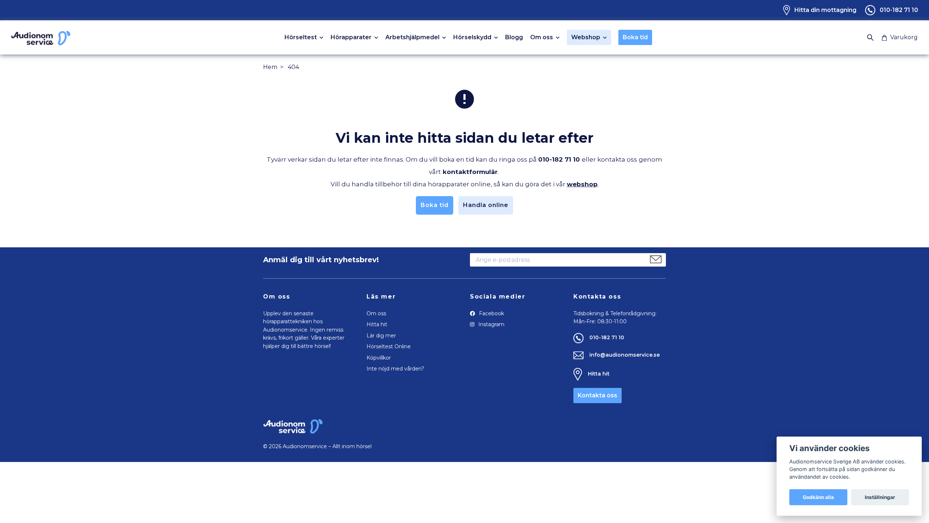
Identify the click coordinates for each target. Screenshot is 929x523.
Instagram (490, 324)
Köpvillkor (379, 357)
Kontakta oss (597, 395)
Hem (270, 67)
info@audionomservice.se (624, 355)
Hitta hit (377, 324)
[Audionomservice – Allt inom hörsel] (40, 37)
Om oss (541, 38)
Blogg (514, 37)
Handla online (485, 205)
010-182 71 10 (899, 10)
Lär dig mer (381, 335)
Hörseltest (301, 38)
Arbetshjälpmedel (412, 38)
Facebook (491, 313)
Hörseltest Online (389, 346)
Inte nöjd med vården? (395, 368)
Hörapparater (351, 38)
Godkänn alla (818, 497)
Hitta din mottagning (825, 10)
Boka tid (635, 37)
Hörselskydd (472, 38)
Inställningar (880, 497)
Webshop (585, 37)
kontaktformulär (470, 171)
